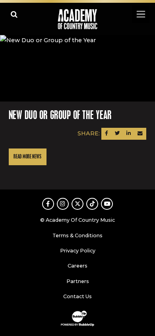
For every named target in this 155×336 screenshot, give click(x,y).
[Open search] (14, 14)
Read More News (27, 156)
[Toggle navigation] (140, 14)
